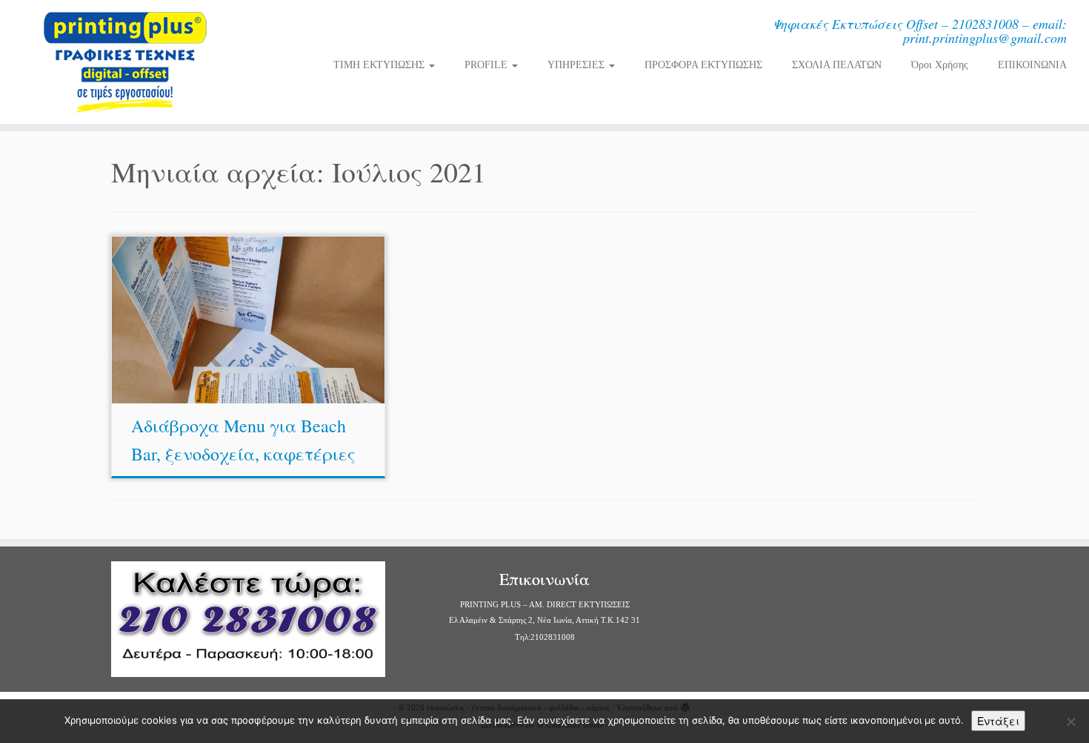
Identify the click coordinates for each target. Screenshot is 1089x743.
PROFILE (487, 64)
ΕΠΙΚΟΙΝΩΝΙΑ (1032, 64)
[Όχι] (1070, 721)
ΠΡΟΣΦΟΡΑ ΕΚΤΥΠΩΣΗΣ (703, 64)
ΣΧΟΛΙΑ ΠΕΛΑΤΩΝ (837, 64)
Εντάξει (998, 720)
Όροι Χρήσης (939, 64)
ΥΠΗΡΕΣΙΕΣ (577, 64)
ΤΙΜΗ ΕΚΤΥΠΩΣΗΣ (380, 64)
